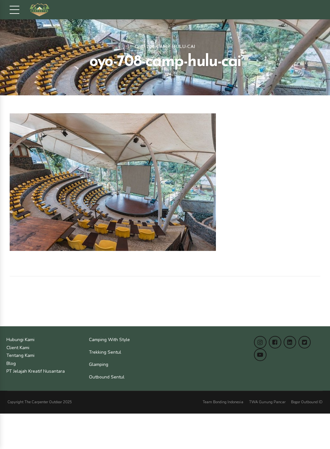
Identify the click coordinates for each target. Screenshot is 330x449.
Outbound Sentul (106, 377)
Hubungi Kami (20, 340)
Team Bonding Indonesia (223, 402)
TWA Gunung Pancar (267, 402)
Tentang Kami (20, 355)
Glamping (98, 364)
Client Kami (17, 348)
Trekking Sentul (105, 352)
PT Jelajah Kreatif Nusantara (35, 371)
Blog (11, 363)
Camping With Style (109, 340)
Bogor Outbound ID (307, 402)
